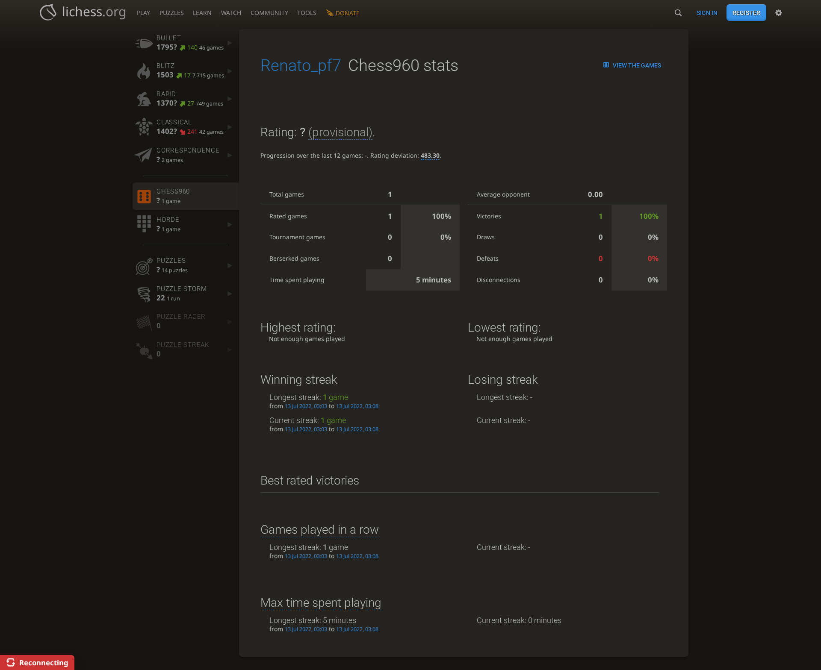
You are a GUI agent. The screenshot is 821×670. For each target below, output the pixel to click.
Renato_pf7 (300, 65)
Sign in (707, 12)
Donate (348, 13)
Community (269, 13)
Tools (306, 13)
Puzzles (171, 13)
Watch (231, 13)
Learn (202, 13)
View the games (637, 65)
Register (746, 12)
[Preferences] (778, 13)
